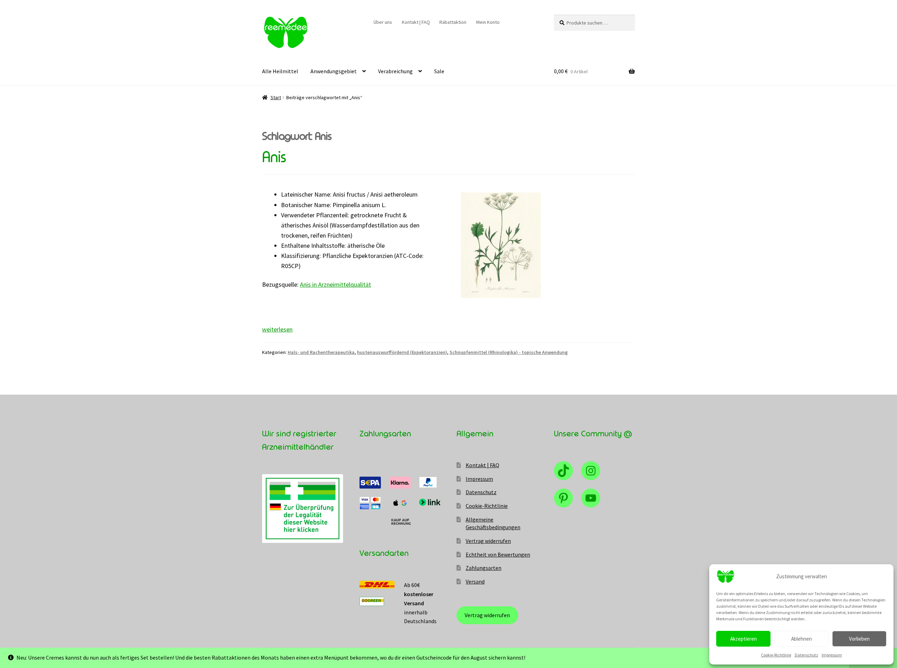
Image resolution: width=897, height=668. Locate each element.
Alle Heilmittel (280, 71)
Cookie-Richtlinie (776, 654)
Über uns (383, 22)
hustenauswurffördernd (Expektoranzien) (402, 352)
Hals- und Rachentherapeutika (321, 352)
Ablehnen (801, 638)
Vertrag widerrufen (488, 540)
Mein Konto (488, 22)
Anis (274, 157)
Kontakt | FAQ (416, 22)
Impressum (832, 654)
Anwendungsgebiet (333, 71)
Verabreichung (395, 71)
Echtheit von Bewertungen (498, 554)
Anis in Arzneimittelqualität (335, 284)
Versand (475, 581)
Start (276, 97)
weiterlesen (277, 329)
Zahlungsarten (483, 567)
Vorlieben (859, 638)
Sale (439, 71)
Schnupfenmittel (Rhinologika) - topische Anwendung (509, 352)
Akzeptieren (743, 638)
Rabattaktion (452, 22)
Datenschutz (806, 654)
